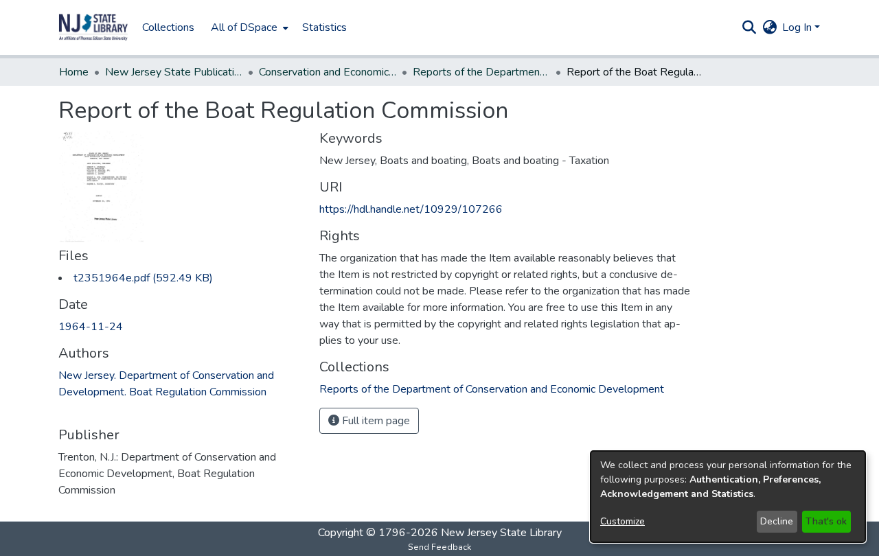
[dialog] (728, 496)
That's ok (826, 521)
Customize (622, 521)
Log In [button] (798, 27)
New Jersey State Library (501, 532)
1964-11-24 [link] (90, 326)
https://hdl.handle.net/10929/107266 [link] (411, 209)
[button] (93, 27)
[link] (143, 278)
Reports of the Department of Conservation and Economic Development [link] (481, 72)
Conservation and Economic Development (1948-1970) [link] (327, 72)
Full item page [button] (374, 420)
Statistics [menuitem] (324, 27)
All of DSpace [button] (244, 27)
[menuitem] (248, 27)
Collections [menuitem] (168, 27)
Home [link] (74, 72)
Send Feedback (439, 547)
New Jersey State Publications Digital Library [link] (173, 72)
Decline (776, 521)
